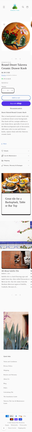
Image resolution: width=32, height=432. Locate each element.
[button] (4, 7)
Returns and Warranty (10, 374)
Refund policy (14, 425)
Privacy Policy (8, 366)
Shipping (4, 75)
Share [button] (5, 143)
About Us (6, 379)
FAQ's (5, 388)
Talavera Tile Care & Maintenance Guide (14, 402)
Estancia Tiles (15, 422)
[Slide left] (12, 59)
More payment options (16, 108)
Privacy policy (23, 425)
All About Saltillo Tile (10, 271)
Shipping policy (22, 428)
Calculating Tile (8, 392)
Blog (5, 383)
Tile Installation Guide (10, 396)
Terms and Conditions (10, 361)
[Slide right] (20, 59)
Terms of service (12, 428)
